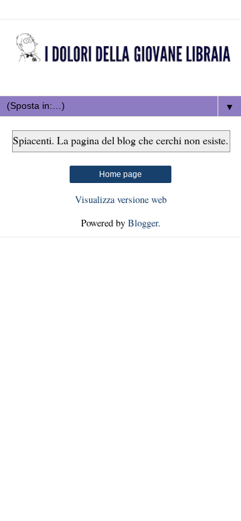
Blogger (143, 222)
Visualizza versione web (121, 199)
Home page (120, 174)
